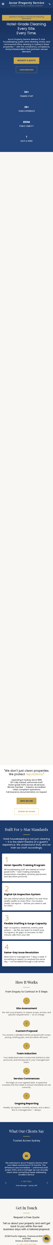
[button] (3, 4)
